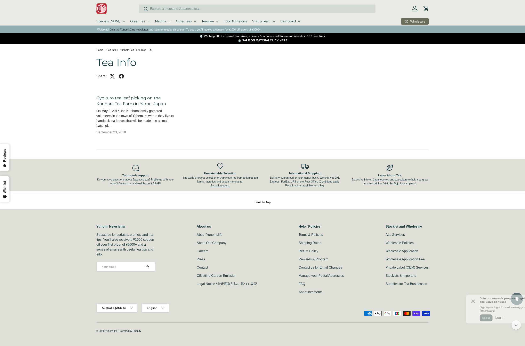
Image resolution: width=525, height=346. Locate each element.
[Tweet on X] (112, 76)
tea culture (401, 179)
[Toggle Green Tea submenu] (148, 21)
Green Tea (137, 21)
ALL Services (395, 234)
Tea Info (111, 50)
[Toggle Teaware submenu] (217, 21)
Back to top (263, 202)
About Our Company (211, 243)
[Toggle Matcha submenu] (169, 21)
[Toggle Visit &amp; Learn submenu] (273, 21)
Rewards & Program (313, 259)
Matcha (160, 21)
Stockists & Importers (401, 275)
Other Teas (184, 21)
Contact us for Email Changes (320, 267)
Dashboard (288, 21)
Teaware (208, 21)
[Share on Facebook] (121, 76)
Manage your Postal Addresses (321, 275)
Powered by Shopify (130, 331)
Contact (202, 267)
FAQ (302, 284)
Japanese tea (381, 179)
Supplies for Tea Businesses (406, 284)
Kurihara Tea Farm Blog (133, 50)
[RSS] (151, 50)
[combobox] (257, 9)
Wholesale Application (402, 251)
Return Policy (308, 251)
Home (99, 50)
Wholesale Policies (400, 243)
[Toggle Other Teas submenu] (195, 21)
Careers (202, 251)
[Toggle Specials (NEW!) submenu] (123, 21)
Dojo (396, 183)
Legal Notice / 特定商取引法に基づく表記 (227, 284)
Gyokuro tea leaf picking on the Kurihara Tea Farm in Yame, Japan (131, 100)
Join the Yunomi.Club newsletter (129, 29)
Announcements (310, 292)
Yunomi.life (111, 331)
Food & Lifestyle (235, 21)
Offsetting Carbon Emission (216, 275)
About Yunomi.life (209, 234)
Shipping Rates (310, 243)
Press (201, 259)
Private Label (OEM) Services (407, 267)
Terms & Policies (311, 234)
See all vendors (220, 185)
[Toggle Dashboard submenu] (299, 21)
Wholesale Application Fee (405, 259)
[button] (426, 8)
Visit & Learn (261, 21)
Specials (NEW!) (108, 21)
